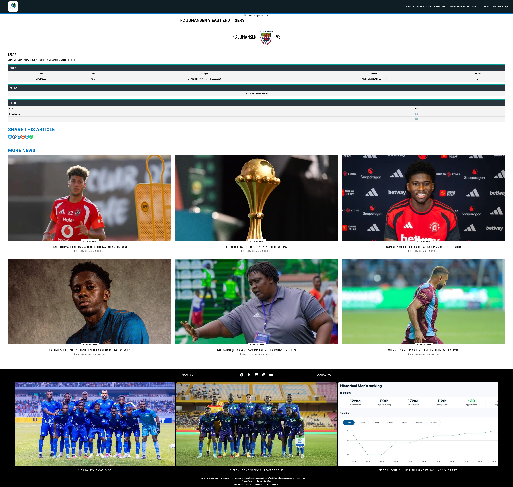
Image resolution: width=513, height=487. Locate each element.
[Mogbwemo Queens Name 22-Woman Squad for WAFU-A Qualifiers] (256, 302)
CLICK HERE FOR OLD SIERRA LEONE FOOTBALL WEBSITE (256, 484)
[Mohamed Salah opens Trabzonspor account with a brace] (423, 302)
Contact (486, 6)
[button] (10, 137)
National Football (458, 6)
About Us (475, 6)
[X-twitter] (249, 374)
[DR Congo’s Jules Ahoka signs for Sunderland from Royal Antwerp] (89, 302)
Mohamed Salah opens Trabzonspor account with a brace (423, 350)
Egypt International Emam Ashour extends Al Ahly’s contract (89, 247)
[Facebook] (241, 374)
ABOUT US (187, 374)
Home (408, 6)
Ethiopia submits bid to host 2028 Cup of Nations (256, 247)
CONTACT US (324, 374)
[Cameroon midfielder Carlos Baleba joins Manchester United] (423, 198)
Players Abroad (424, 6)
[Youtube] (271, 374)
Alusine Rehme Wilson (252, 354)
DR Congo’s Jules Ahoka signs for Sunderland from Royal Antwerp (89, 350)
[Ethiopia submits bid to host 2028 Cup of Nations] (256, 198)
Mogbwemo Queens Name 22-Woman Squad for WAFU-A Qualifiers (256, 350)
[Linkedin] (256, 374)
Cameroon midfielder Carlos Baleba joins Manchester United (423, 247)
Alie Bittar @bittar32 (85, 251)
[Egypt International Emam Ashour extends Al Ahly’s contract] (89, 198)
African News (440, 6)
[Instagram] (264, 374)
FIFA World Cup (500, 6)
